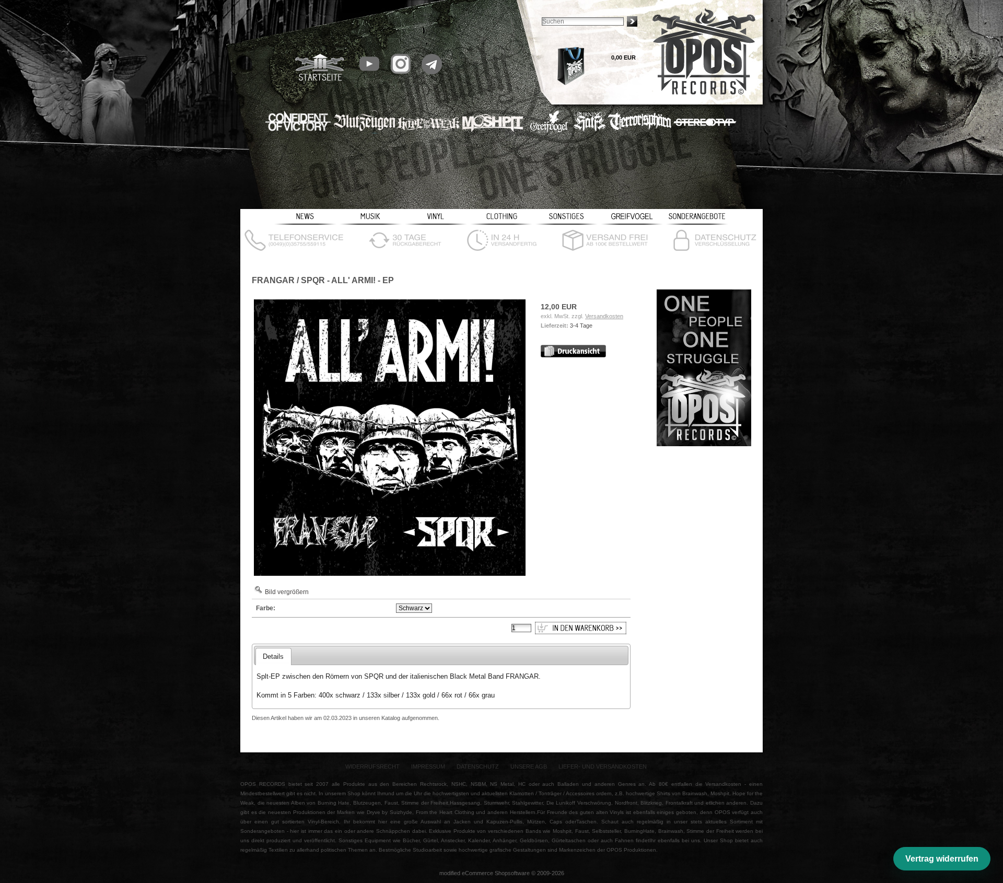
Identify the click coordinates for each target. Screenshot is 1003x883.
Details (273, 656)
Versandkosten (604, 316)
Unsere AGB (528, 766)
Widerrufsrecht (372, 766)
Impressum (428, 766)
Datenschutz (478, 766)
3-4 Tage (581, 325)
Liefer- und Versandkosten (602, 766)
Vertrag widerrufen (941, 858)
